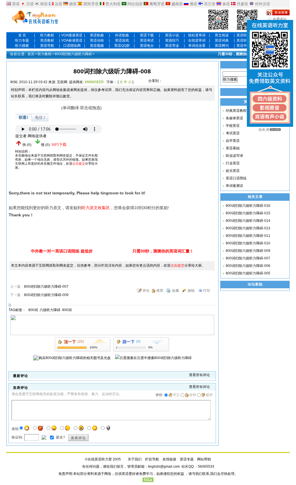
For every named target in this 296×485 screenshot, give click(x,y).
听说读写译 (234, 156)
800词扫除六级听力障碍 (73, 54)
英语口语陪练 (236, 178)
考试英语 (233, 133)
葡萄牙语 (156, 4)
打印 (206, 291)
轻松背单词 (197, 35)
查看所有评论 (199, 375)
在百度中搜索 (163, 358)
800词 (33, 310)
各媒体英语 (234, 118)
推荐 (159, 291)
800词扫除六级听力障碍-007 (46, 287)
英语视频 (97, 46)
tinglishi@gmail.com (164, 466)
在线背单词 (197, 40)
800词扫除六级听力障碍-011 (248, 236)
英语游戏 (122, 40)
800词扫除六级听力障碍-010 (248, 243)
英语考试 (147, 40)
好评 (192, 395)
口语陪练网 (72, 46)
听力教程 (47, 35)
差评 (209, 395)
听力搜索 (22, 46)
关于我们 (135, 459)
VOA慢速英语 (71, 35)
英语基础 (233, 148)
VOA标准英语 (71, 40)
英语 (16, 4)
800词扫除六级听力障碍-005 (248, 273)
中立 (176, 395)
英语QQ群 (122, 46)
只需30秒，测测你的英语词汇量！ (244, 54)
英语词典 (222, 40)
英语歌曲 (97, 35)
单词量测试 (234, 186)
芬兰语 (209, 4)
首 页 (22, 35)
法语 (58, 4)
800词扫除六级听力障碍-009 (46, 295)
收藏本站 (280, 19)
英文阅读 (222, 35)
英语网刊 (222, 46)
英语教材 (47, 40)
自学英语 (233, 141)
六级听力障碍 (50, 310)
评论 (146, 291)
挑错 (191, 291)
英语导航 (47, 46)
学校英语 (233, 126)
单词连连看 (197, 46)
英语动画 (97, 40)
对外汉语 (262, 4)
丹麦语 (242, 4)
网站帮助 (204, 459)
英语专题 (187, 459)
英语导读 (172, 46)
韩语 (44, 4)
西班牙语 (91, 4)
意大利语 (113, 4)
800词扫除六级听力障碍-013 (248, 228)
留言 (120, 466)
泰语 (226, 4)
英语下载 (147, 35)
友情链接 (169, 459)
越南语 (177, 4)
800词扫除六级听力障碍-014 (248, 221)
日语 (30, 4)
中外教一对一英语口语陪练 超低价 (62, 251)
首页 (30, 54)
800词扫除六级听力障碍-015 (248, 213)
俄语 (193, 4)
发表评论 (78, 438)
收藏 (175, 291)
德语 (73, 4)
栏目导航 (152, 459)
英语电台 (147, 46)
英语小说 (172, 35)
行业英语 (233, 163)
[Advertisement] (153, 140)
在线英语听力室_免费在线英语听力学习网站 (35, 18)
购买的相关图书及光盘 (75, 358)
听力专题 (22, 40)
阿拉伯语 (135, 4)
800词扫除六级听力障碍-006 (248, 266)
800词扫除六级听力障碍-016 (248, 206)
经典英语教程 (236, 111)
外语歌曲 (122, 35)
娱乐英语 (233, 171)
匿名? (60, 437)
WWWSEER (94, 82)
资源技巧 (172, 40)
